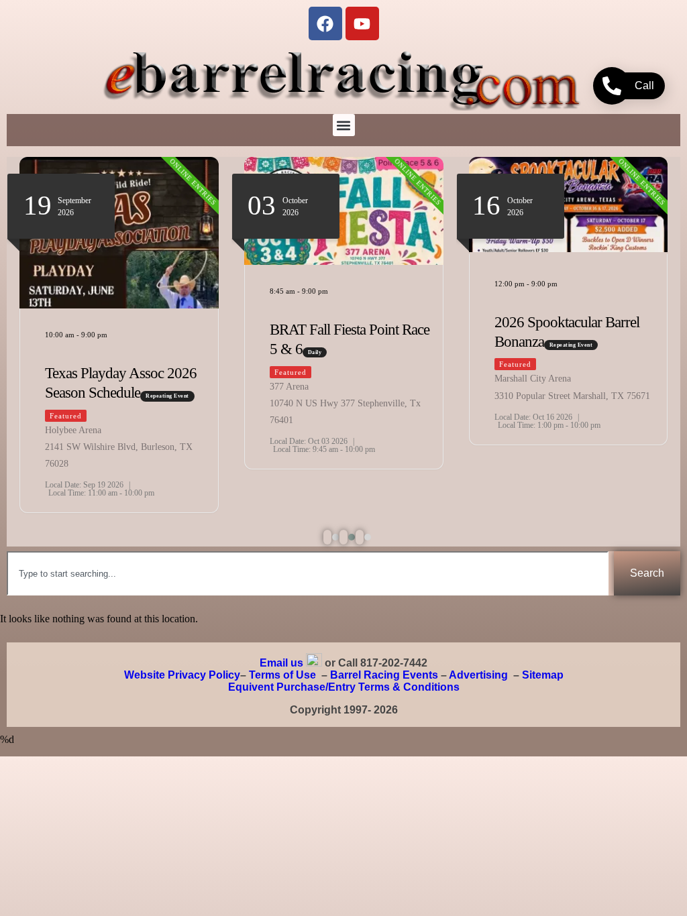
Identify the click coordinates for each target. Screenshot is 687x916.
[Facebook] (325, 23)
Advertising (478, 675)
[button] (344, 125)
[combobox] (308, 573)
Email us (281, 663)
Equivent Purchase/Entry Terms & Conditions (344, 687)
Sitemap (543, 675)
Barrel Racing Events (384, 675)
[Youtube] (362, 23)
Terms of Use (282, 675)
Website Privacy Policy (182, 675)
